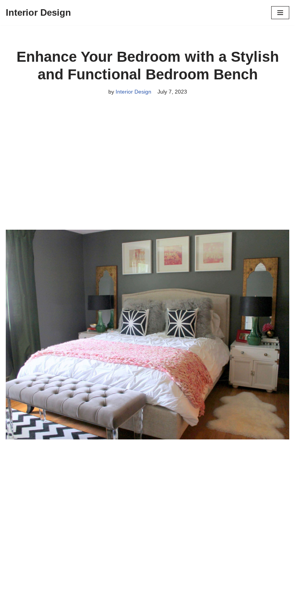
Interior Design (133, 92)
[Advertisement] (147, 173)
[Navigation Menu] (280, 12)
